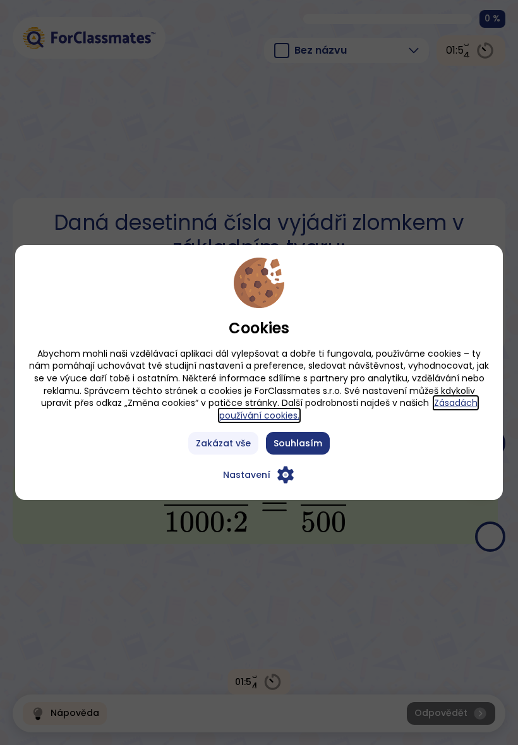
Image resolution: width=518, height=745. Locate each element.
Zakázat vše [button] (223, 443)
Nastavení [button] (246, 474)
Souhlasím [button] (298, 443)
